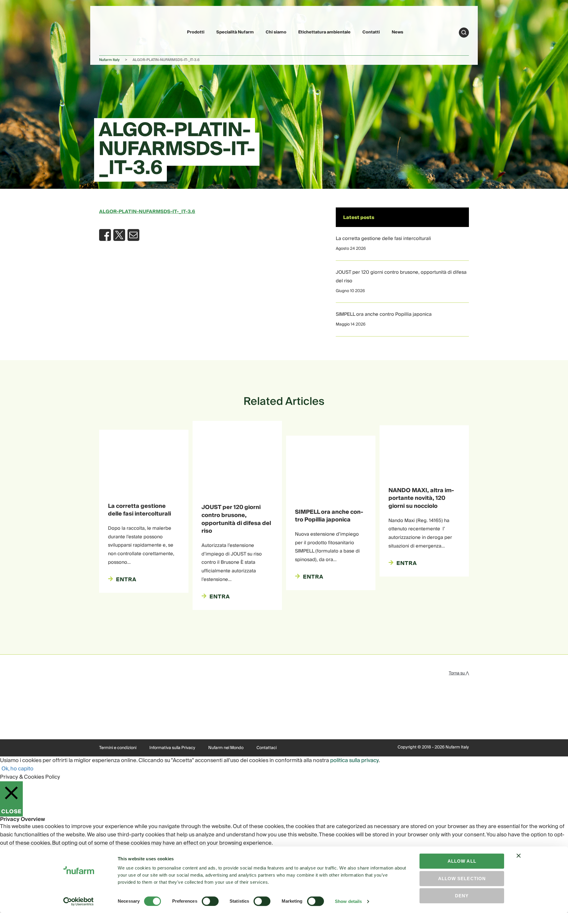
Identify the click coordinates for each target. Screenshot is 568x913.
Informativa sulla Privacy (172, 747)
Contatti (371, 32)
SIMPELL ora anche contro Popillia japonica (384, 314)
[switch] (210, 901)
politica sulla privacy (354, 760)
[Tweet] (119, 235)
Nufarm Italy (109, 60)
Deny (462, 895)
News (397, 32)
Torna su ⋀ (459, 673)
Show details (348, 901)
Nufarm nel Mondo (225, 747)
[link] (113, 31)
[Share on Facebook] (105, 235)
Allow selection (462, 878)
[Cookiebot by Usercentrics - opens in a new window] (78, 901)
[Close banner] (519, 861)
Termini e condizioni (117, 747)
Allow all (462, 861)
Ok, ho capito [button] (17, 768)
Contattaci (266, 747)
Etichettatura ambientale (324, 32)
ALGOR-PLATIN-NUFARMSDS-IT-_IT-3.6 (147, 211)
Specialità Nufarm (235, 32)
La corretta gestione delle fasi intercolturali (383, 238)
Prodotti (195, 32)
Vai (464, 33)
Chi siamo (276, 32)
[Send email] (133, 235)
